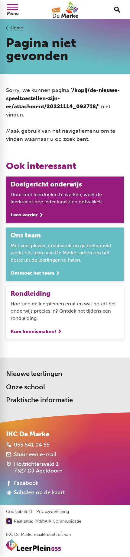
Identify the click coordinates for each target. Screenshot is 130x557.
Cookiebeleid (19, 511)
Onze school (25, 387)
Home (17, 27)
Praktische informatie (39, 400)
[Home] (65, 10)
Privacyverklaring (52, 511)
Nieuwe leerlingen (34, 374)
